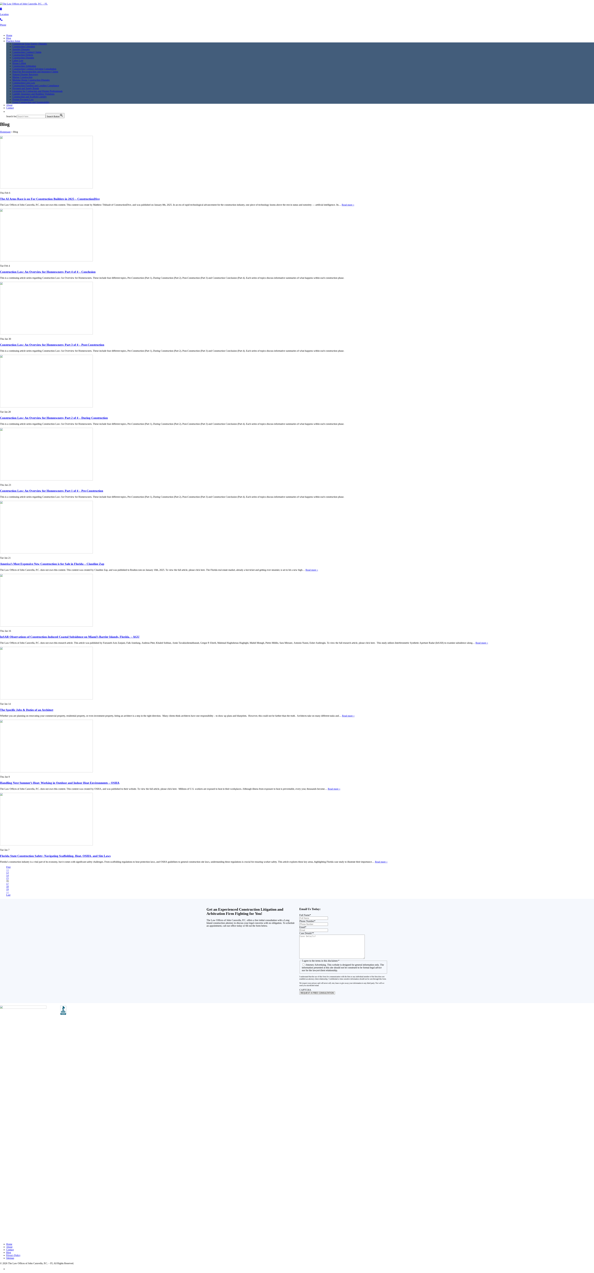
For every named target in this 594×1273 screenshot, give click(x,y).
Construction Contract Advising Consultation (34, 69)
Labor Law (17, 60)
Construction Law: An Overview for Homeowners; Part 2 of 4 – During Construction (54, 417)
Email (302, 927)
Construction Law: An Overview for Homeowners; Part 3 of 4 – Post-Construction (52, 344)
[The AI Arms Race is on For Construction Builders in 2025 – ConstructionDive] (46, 187)
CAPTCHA (305, 990)
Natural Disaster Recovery (25, 74)
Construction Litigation (23, 46)
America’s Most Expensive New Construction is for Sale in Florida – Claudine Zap (52, 564)
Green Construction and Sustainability (31, 102)
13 (7, 872)
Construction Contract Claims (26, 52)
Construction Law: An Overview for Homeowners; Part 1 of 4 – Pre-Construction (51, 490)
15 (7, 878)
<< (7, 870)
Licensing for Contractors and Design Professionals (37, 91)
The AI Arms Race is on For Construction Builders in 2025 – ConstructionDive (50, 199)
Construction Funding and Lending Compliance (35, 85)
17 (7, 883)
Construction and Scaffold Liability (29, 96)
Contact (10, 108)
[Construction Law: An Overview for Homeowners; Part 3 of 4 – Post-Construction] (46, 333)
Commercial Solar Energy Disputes (29, 43)
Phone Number (307, 921)
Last (8, 895)
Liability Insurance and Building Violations (33, 94)
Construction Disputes (23, 57)
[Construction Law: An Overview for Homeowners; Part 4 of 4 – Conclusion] (46, 260)
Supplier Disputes (21, 49)
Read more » (348, 204)
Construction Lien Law (23, 82)
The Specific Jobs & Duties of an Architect (26, 710)
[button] (7, 111)
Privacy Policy (13, 1255)
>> (7, 892)
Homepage (5, 132)
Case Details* (306, 933)
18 (7, 886)
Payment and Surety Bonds (25, 88)
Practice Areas (13, 41)
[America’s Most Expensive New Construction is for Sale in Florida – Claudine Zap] (46, 552)
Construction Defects (22, 55)
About (9, 105)
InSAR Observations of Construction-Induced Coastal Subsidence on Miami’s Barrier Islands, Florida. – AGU (70, 636)
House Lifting (19, 63)
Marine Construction (22, 77)
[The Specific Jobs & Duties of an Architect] (46, 698)
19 (7, 889)
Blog (8, 38)
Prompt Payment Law (23, 99)
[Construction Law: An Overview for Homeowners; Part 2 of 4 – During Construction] (46, 406)
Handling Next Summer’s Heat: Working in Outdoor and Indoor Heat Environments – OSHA (59, 782)
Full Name (305, 915)
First (8, 867)
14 (7, 875)
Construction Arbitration (24, 66)
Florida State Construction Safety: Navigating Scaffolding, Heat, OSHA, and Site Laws (55, 856)
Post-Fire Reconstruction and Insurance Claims (35, 71)
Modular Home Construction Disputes (31, 80)
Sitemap (10, 1258)
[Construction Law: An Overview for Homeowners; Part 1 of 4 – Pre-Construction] (46, 479)
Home (9, 35)
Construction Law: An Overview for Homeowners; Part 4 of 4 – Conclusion (48, 271)
